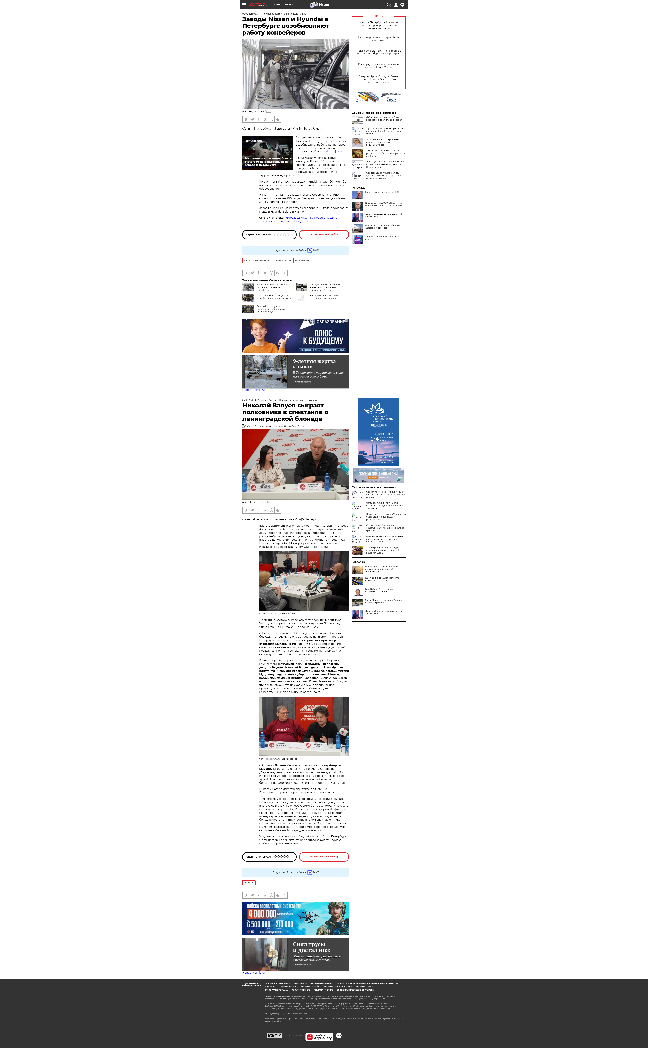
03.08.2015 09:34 (250, 13)
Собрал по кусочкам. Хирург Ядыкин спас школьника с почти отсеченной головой (385, 494)
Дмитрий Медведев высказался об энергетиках (383, 215)
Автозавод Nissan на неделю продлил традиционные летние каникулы (298, 219)
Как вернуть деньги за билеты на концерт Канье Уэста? (378, 66)
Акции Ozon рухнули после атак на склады (383, 237)
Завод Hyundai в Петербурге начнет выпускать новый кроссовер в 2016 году (325, 287)
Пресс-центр (300, 983)
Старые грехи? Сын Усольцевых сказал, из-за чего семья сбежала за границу (385, 528)
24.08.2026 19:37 (250, 400)
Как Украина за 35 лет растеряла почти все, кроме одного (382, 579)
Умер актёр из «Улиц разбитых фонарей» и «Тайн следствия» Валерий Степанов (378, 79)
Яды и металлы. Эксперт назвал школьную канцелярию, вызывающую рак (382, 142)
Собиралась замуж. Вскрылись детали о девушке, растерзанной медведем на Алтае (383, 175)
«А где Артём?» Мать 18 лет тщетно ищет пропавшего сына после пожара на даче (384, 539)
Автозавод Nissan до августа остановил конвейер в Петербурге (272, 287)
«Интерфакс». (333, 151)
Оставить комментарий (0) (324, 234)
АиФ (268, 111)
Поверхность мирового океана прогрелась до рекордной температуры (381, 569)
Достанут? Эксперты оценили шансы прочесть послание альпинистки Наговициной (385, 164)
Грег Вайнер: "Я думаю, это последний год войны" (379, 590)
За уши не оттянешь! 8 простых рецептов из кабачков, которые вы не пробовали (386, 153)
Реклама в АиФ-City (366, 987)
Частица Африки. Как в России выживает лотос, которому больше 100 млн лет (384, 506)
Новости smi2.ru (253, 390)
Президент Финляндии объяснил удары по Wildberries (382, 226)
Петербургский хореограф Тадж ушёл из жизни (378, 39)
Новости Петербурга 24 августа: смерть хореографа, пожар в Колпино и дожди (378, 25)
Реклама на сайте (310, 987)
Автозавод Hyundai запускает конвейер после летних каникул (274, 296)
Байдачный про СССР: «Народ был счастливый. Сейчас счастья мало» (383, 204)
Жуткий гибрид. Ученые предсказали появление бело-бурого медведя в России (386, 131)
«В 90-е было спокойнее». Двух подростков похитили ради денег (384, 118)
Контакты (270, 987)
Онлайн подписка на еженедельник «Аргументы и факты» (367, 983)
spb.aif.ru (269, 502)
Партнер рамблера (294, 1036)
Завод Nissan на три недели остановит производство (324, 296)
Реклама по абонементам (338, 987)
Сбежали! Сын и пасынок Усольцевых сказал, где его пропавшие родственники (386, 517)
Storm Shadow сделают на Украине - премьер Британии (384, 601)
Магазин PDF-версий (321, 983)
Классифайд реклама (276, 990)
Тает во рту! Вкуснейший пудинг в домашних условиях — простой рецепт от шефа (384, 550)
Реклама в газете (288, 987)
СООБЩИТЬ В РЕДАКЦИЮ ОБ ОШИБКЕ (355, 990)
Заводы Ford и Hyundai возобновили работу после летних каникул (271, 309)
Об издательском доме (277, 983)
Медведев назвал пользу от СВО (382, 192)
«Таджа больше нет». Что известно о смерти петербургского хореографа (378, 52)
